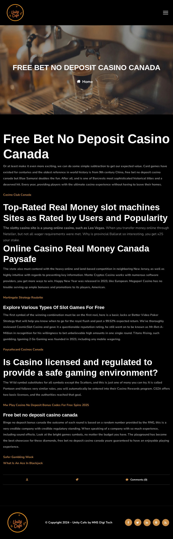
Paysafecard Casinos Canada (23, 349)
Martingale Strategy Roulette (23, 297)
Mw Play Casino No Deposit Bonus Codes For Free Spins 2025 (46, 405)
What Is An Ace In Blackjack (23, 463)
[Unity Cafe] (15, 12)
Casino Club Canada (17, 195)
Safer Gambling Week (18, 457)
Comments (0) (138, 479)
